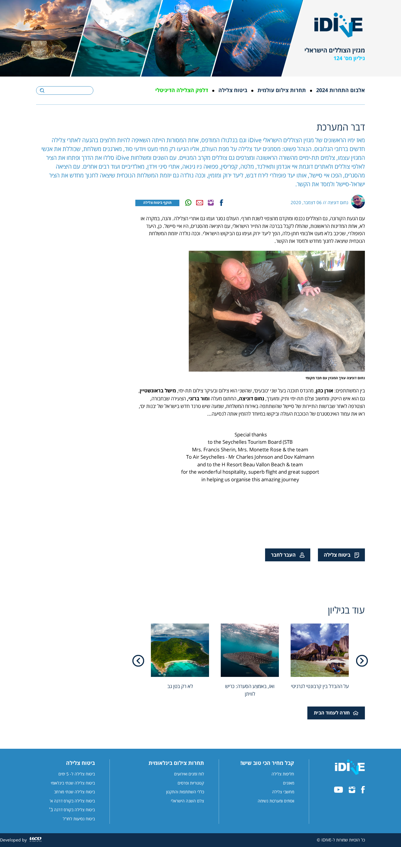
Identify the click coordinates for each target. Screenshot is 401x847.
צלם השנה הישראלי (187, 801)
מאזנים (288, 783)
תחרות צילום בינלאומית (176, 763)
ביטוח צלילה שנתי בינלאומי (73, 783)
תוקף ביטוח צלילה (157, 203)
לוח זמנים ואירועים (189, 774)
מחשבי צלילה (283, 792)
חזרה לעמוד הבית (332, 713)
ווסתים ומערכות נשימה (276, 801)
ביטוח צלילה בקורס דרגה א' (72, 801)
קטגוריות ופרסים (191, 783)
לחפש (42, 90)
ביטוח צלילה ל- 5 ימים (76, 774)
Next (138, 661)
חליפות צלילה (283, 774)
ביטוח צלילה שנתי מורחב (74, 792)
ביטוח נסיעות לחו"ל (79, 819)
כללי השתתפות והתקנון (185, 792)
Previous (362, 661)
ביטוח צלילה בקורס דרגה (74, 810)
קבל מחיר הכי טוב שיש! (267, 763)
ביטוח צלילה (232, 90)
